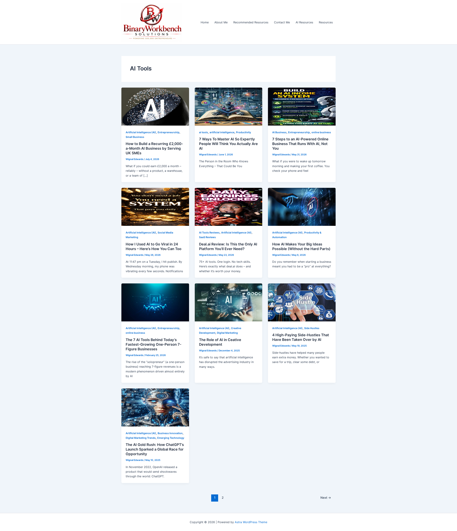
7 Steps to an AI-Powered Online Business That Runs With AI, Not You (300, 144)
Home (205, 22)
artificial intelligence (222, 132)
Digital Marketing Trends (141, 437)
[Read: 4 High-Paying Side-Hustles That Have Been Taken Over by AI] (302, 302)
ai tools (203, 132)
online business (321, 132)
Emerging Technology (170, 437)
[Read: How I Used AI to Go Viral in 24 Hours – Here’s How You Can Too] (155, 206)
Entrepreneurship (168, 132)
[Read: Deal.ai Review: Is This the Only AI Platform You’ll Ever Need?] (228, 206)
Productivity (243, 132)
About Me (221, 22)
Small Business (135, 136)
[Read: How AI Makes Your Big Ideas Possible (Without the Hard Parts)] (302, 206)
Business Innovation (170, 433)
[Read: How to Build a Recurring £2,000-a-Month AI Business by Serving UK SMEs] (155, 106)
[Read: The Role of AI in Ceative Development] (228, 302)
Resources (326, 22)
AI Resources (304, 22)
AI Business (279, 132)
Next (325, 497)
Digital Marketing (227, 332)
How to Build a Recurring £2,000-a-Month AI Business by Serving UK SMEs (154, 148)
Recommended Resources (250, 22)
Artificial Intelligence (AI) (141, 132)
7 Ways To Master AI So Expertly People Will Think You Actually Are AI (228, 144)
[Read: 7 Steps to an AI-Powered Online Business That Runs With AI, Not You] (302, 106)
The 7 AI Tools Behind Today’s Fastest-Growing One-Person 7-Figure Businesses (153, 344)
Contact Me (282, 22)
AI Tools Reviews (209, 232)
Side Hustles (311, 328)
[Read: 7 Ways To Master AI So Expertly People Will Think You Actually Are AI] (228, 106)
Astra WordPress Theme (251, 522)
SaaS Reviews (207, 237)
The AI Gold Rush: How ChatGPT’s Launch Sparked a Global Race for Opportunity (155, 449)
